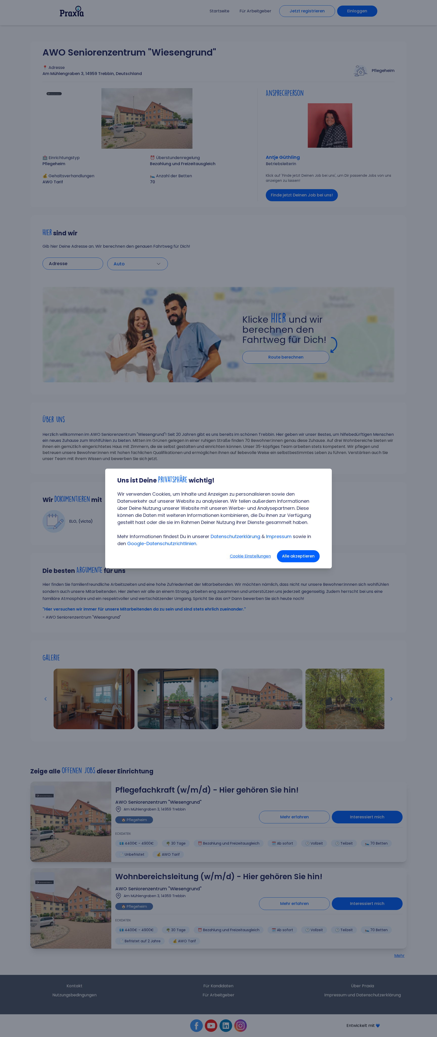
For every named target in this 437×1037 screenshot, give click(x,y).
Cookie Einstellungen (250, 556)
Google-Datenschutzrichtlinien (161, 543)
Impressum (279, 536)
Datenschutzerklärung (235, 536)
